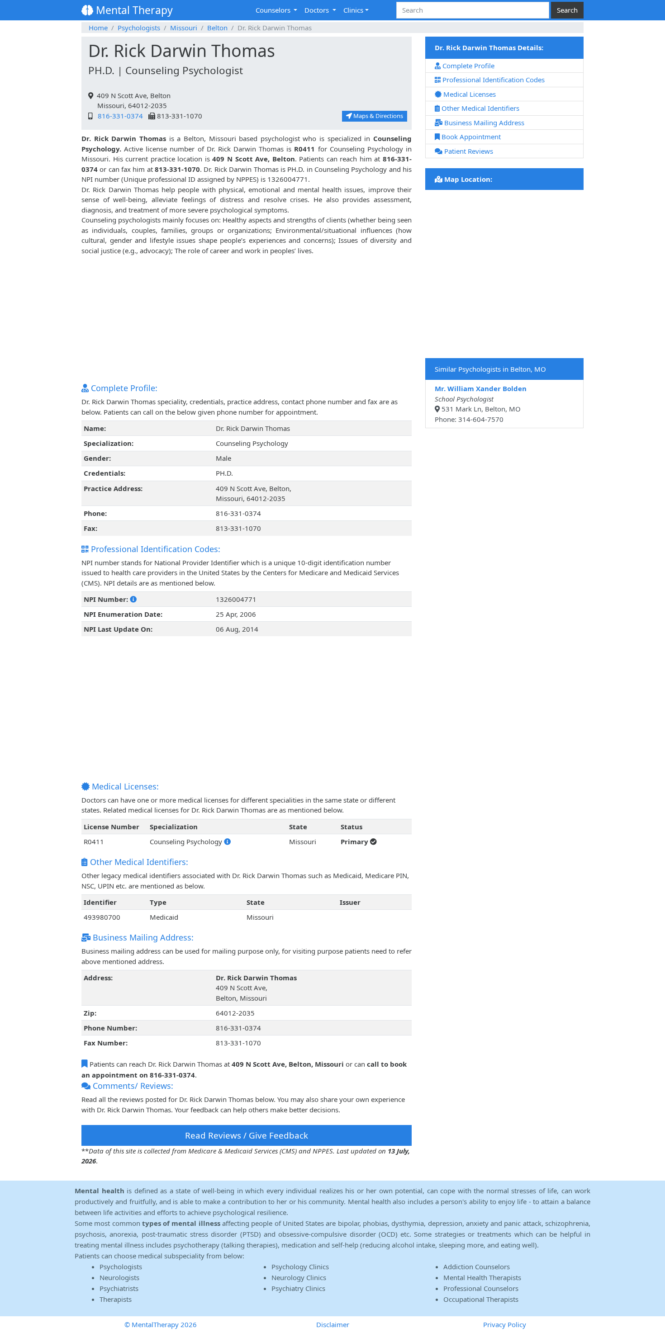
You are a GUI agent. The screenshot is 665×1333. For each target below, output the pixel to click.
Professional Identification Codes (493, 79)
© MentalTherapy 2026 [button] (160, 1324)
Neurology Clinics (298, 1277)
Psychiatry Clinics (298, 1288)
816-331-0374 (118, 115)
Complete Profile (467, 65)
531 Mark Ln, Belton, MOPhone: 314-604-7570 (481, 404)
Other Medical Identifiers (479, 108)
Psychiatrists (119, 1288)
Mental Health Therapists (482, 1277)
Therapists (116, 1299)
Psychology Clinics (300, 1266)
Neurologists (119, 1277)
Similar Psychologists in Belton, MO (490, 368)
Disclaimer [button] (332, 1324)
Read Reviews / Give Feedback (246, 1135)
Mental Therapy (133, 10)
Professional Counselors (480, 1288)
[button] (133, 599)
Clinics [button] (353, 9)
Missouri (183, 27)
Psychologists (139, 27)
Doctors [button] (317, 9)
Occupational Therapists (480, 1299)
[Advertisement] (246, 318)
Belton (217, 27)
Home (98, 27)
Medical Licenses (469, 94)
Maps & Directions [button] (377, 116)
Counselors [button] (274, 9)
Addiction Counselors (476, 1266)
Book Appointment (470, 136)
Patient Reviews (467, 151)
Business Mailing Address (483, 122)
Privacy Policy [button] (504, 1324)
